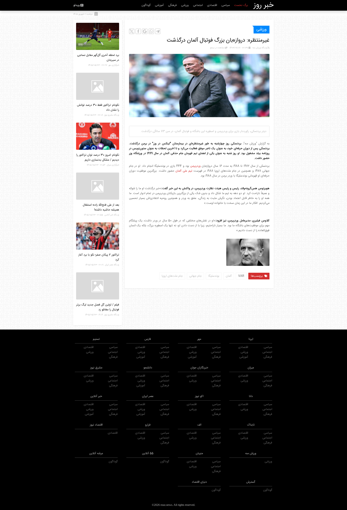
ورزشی (185, 5)
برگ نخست (241, 5)
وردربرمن (195, 166)
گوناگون (146, 5)
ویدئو (76, 5)
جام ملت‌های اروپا (172, 276)
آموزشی (159, 5)
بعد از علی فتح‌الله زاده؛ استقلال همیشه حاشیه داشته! (101, 207)
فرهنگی (172, 5)
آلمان (229, 276)
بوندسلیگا (213, 276)
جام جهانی (195, 276)
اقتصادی (212, 5)
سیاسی (225, 5)
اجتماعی (198, 5)
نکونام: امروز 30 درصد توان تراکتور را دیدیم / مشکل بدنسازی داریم (97, 157)
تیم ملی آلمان (183, 171)
